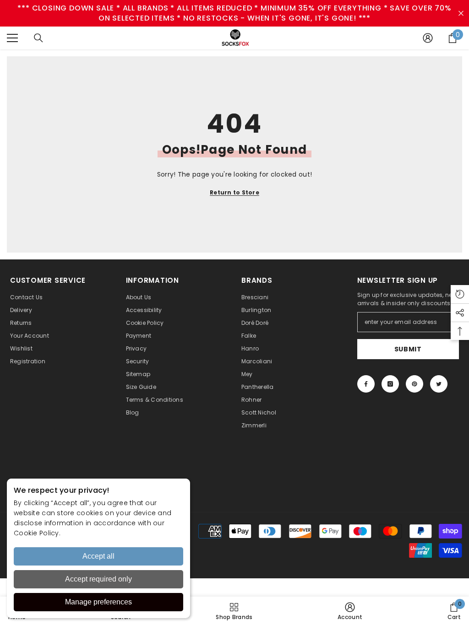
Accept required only (98, 579)
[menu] (12, 37)
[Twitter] (438, 384)
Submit (408, 349)
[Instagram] (390, 384)
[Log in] (428, 38)
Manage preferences (98, 602)
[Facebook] (366, 384)
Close (461, 13)
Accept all (98, 556)
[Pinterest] (414, 384)
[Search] (38, 37)
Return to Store (234, 192)
